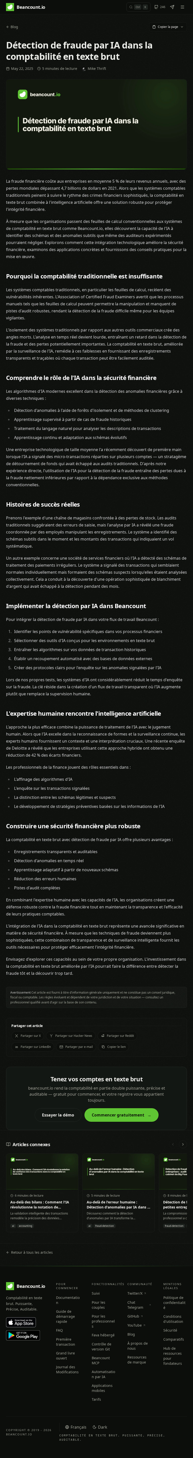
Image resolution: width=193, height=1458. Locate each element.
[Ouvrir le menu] (182, 7)
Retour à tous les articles (32, 1252)
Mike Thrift (97, 68)
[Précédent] (173, 1144)
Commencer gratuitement (121, 1115)
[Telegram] (172, 7)
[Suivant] (183, 1144)
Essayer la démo (58, 1115)
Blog (14, 26)
